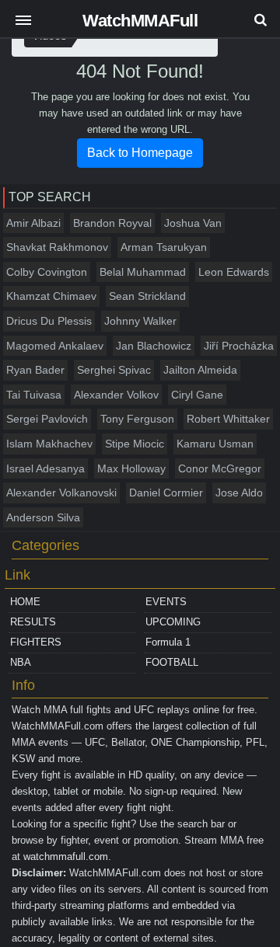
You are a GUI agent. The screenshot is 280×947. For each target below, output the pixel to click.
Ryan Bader (35, 370)
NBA (20, 662)
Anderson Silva (43, 517)
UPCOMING (173, 622)
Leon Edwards (233, 272)
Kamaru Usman (215, 443)
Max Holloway (131, 468)
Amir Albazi (33, 223)
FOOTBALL (171, 662)
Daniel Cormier (166, 492)
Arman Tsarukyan (164, 247)
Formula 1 (168, 642)
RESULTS (33, 622)
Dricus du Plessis (49, 321)
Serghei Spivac (114, 370)
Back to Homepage (140, 152)
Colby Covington (46, 272)
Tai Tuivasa (33, 394)
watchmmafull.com (65, 856)
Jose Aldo (239, 492)
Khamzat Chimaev (51, 296)
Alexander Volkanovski (61, 492)
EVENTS (166, 602)
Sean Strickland (147, 296)
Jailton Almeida (200, 370)
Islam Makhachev (49, 443)
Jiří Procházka (239, 345)
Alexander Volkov (116, 394)
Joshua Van (193, 223)
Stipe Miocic (134, 443)
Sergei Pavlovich (47, 419)
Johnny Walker (140, 321)
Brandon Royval (112, 223)
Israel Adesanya (45, 468)
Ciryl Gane (197, 394)
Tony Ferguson (137, 419)
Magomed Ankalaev (54, 345)
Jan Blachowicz (153, 345)
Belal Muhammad (143, 272)
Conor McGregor (219, 468)
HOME (25, 602)
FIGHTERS (35, 642)
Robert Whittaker (228, 419)
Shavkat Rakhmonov (57, 247)
